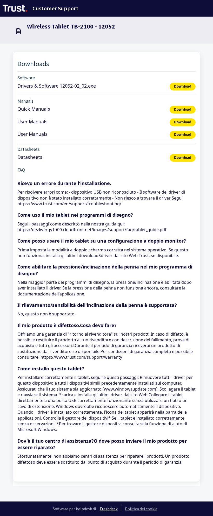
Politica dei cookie (141, 508)
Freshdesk (109, 508)
